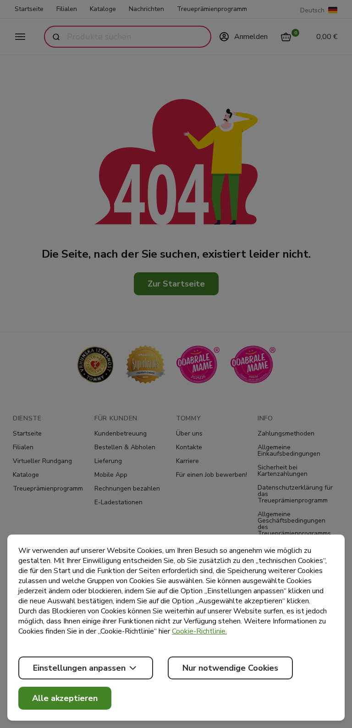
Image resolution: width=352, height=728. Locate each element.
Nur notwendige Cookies (230, 667)
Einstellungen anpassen (79, 667)
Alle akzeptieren (65, 698)
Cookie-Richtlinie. (199, 631)
